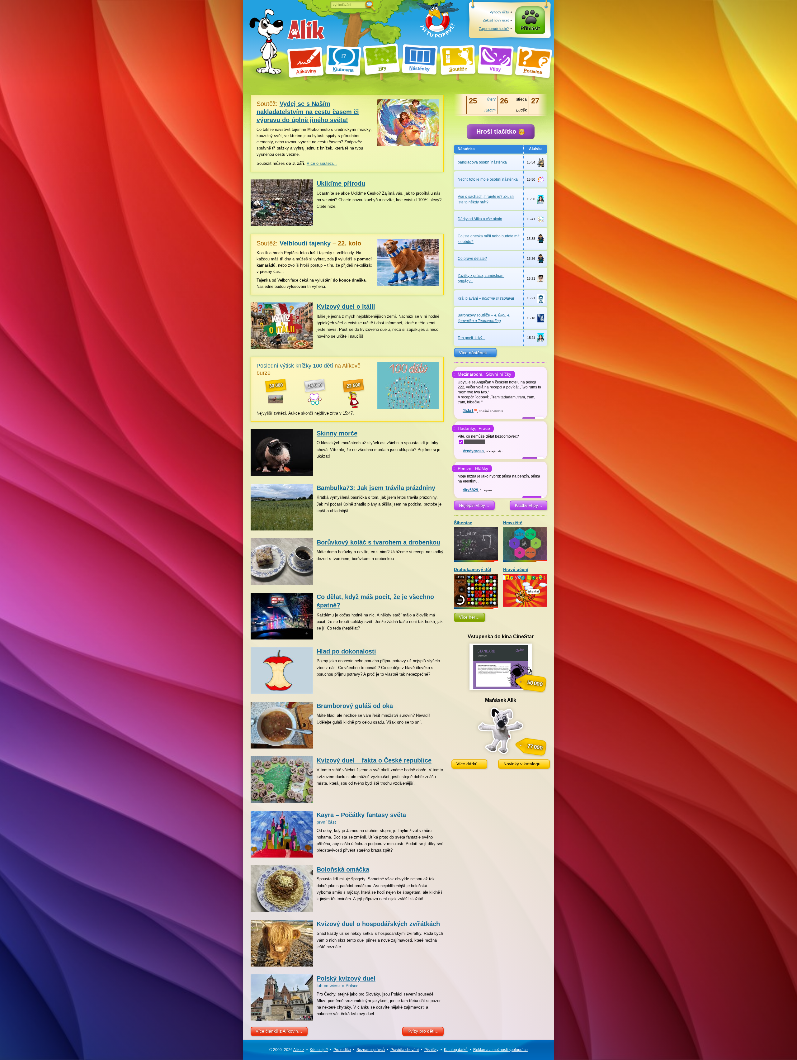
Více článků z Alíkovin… (279, 1031)
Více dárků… (469, 763)
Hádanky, (467, 428)
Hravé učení (515, 569)
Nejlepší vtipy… (474, 505)
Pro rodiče (342, 1050)
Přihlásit (530, 28)
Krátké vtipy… (528, 505)
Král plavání (486, 298)
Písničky (431, 1050)
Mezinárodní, (470, 374)
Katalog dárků (456, 1050)
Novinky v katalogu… (524, 763)
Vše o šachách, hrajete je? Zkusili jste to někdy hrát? (486, 199)
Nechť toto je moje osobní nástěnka (488, 179)
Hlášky (481, 468)
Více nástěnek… (475, 352)
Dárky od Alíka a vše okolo (480, 219)
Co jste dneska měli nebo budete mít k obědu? (488, 239)
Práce (484, 428)
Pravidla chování (404, 1050)
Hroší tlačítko (497, 131)
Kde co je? (319, 1050)
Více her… (469, 617)
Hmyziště (512, 522)
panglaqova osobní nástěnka (482, 162)
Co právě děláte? (472, 258)
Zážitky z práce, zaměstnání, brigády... (481, 278)
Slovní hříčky (498, 374)
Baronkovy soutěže (484, 318)
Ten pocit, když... (471, 338)
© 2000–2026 (286, 1050)
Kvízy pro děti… (423, 1031)
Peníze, (465, 468)
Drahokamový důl (472, 569)
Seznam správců (370, 1050)
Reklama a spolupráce (500, 1050)
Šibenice (463, 522)
